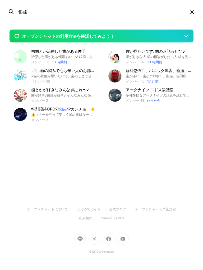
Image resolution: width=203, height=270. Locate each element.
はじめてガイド (93, 209)
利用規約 (90, 218)
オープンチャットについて (52, 209)
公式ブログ (122, 209)
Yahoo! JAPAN (112, 218)
